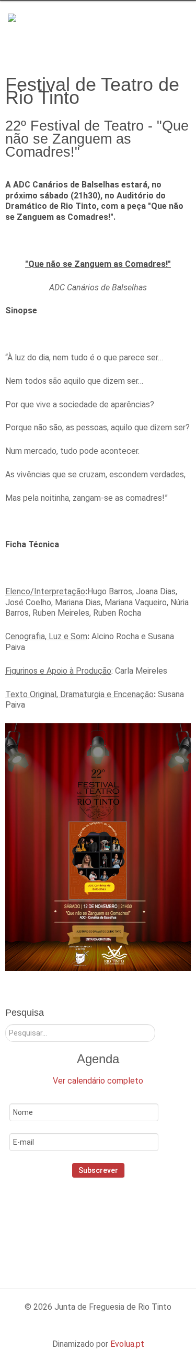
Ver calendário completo (98, 1081)
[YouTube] (138, 1222)
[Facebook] (70, 1222)
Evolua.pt (127, 1344)
